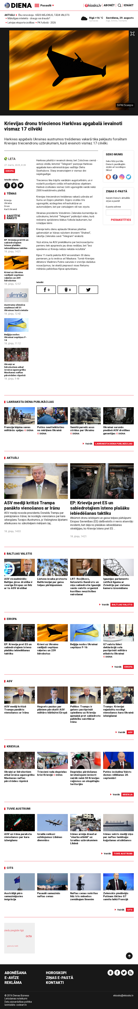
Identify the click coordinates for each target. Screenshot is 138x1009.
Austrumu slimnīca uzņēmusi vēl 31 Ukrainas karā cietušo (16, 307)
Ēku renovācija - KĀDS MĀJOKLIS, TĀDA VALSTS (44, 15)
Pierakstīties (121, 219)
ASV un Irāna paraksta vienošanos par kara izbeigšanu (18, 837)
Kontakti (55, 983)
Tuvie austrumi (18, 808)
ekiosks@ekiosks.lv (123, 995)
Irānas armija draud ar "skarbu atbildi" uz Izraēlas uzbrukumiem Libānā (83, 839)
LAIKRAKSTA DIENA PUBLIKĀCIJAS (30, 401)
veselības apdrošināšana (18, 939)
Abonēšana (15, 973)
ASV (9, 681)
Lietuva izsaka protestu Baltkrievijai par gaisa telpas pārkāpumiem (52, 582)
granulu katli (12, 946)
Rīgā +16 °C (96, 17)
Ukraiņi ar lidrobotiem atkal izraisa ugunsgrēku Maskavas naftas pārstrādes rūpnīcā (15, 369)
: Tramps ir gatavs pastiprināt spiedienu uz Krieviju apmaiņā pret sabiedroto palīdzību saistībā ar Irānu (85, 714)
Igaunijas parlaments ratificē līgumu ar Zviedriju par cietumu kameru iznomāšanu (116, 583)
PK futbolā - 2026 (47, 22)
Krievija (7, 200)
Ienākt (129, 5)
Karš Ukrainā (10, 209)
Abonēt (109, 5)
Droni (7, 206)
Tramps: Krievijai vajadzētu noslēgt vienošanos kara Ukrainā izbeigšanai (118, 711)
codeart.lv (21, 1004)
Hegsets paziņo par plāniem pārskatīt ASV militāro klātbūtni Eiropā (52, 709)
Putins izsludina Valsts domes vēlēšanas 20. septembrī (117, 775)
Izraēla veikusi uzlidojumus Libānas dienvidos (49, 837)
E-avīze (12, 978)
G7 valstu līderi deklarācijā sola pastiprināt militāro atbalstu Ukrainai (115, 650)
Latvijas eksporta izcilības (21, 22)
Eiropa (10, 171)
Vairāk (88, 443)
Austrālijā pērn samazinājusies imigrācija (13, 896)
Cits (10, 868)
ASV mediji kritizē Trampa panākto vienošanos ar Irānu (32, 505)
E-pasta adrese (113, 206)
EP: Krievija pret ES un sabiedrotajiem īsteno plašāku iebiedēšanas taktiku (16, 244)
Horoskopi (56, 973)
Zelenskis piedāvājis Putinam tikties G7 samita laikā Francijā (115, 896)
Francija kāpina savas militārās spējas (18, 429)
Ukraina (8, 203)
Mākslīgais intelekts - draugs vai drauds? (29, 18)
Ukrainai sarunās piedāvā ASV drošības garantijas (116, 430)
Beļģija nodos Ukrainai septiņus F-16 (15, 337)
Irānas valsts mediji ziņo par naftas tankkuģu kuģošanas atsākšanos (118, 837)
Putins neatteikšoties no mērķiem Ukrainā (50, 430)
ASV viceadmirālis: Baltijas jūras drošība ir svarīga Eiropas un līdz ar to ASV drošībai (18, 583)
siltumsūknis (26, 948)
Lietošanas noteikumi (16, 998)
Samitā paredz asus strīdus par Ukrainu (82, 430)
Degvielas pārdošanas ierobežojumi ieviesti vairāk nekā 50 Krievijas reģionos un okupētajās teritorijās (84, 778)
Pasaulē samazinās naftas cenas (48, 895)
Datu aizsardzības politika (18, 1001)
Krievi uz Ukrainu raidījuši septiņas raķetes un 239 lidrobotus (14, 276)
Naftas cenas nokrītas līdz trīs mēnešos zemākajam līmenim (84, 896)
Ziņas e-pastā (59, 978)
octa (29, 936)
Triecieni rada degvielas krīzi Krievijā (52, 773)
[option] (69, 73)
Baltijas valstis (19, 553)
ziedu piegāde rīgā (14, 930)
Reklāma (13, 983)
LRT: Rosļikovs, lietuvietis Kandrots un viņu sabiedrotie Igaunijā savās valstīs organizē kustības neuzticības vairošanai (85, 586)
